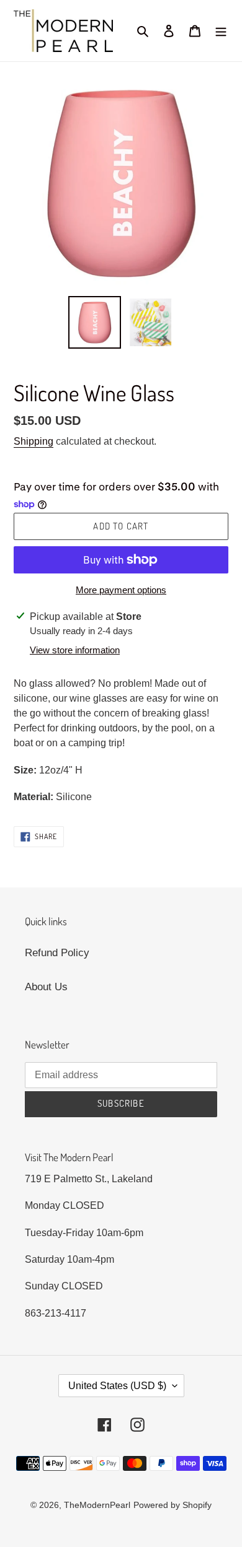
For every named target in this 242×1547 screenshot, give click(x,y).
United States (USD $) (117, 1385)
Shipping (33, 441)
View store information (75, 650)
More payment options (121, 590)
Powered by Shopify (172, 1505)
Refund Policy (57, 953)
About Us (46, 987)
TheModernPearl (97, 1505)
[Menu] (221, 31)
